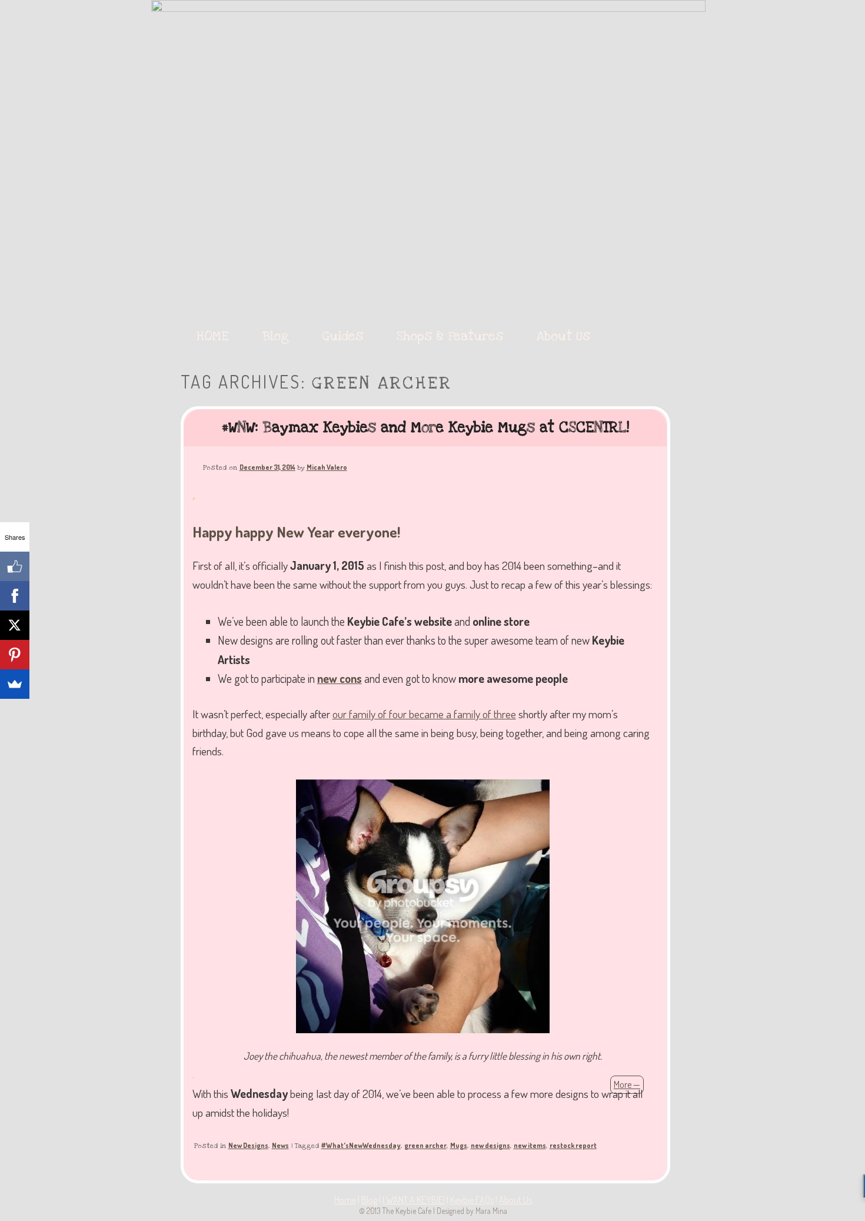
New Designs (248, 1145)
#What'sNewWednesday (361, 1145)
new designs (490, 1145)
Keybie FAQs (472, 1200)
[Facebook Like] (14, 566)
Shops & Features (450, 336)
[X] (14, 625)
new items (530, 1145)
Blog (275, 336)
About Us (563, 336)
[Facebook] (14, 595)
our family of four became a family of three (424, 713)
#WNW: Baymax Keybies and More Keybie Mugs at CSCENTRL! (425, 427)
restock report (573, 1145)
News (280, 1145)
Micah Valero (327, 467)
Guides (342, 336)
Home (345, 1200)
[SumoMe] (14, 684)
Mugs (458, 1145)
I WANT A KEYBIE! (413, 1200)
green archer (425, 1145)
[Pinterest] (14, 654)
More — (627, 1084)
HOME (213, 336)
